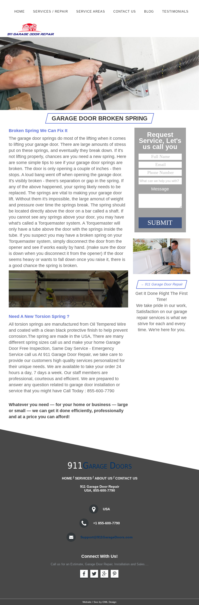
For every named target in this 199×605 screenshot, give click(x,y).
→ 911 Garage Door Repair (161, 284)
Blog (149, 11)
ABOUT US (103, 478)
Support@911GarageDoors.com (106, 537)
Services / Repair (50, 11)
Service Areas (90, 11)
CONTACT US (126, 478)
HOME (19, 11)
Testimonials (175, 11)
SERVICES (83, 478)
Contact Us (124, 11)
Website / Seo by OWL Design (99, 602)
